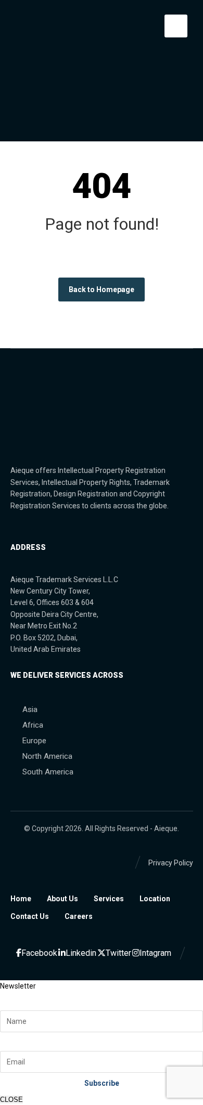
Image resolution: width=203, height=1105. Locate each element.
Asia (29, 709)
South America (47, 772)
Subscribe (101, 1083)
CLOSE (11, 1099)
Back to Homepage (101, 289)
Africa (32, 725)
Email (13, 1039)
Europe (34, 740)
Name (13, 999)
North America (47, 756)
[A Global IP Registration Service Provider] (27, 27)
